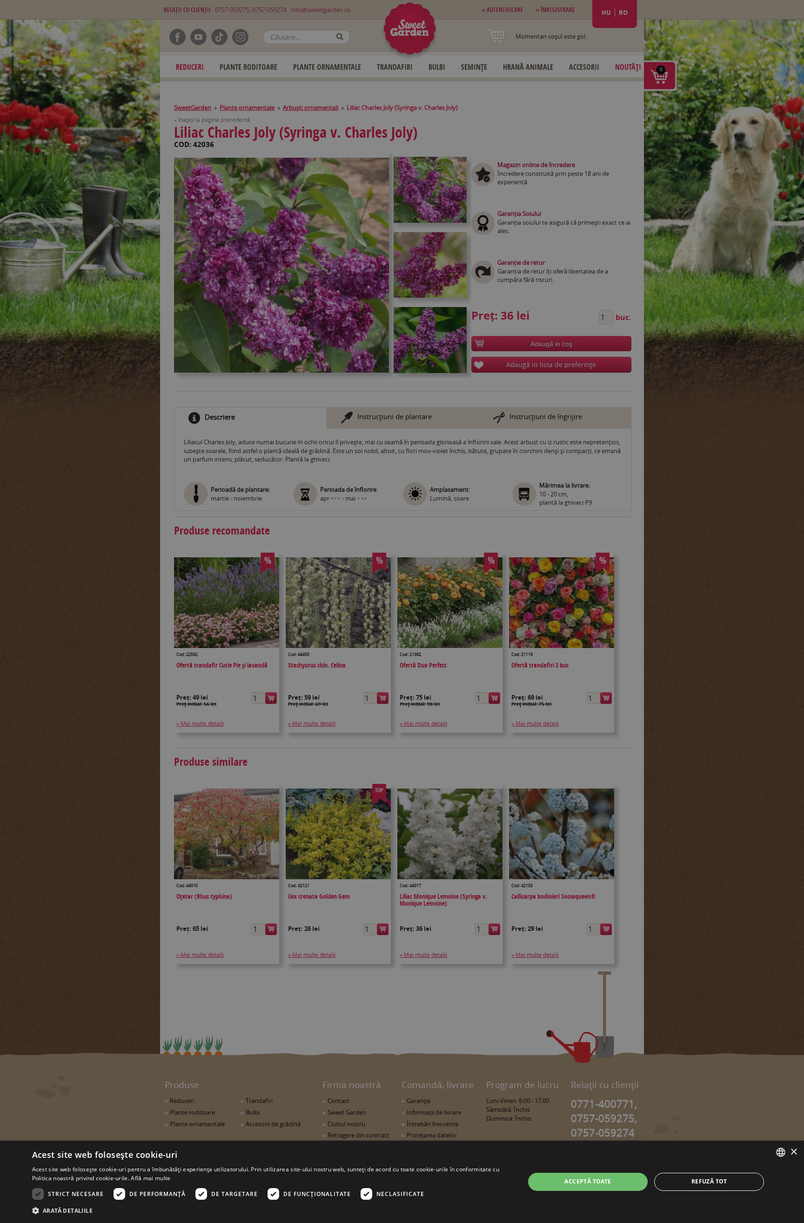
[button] (271, 1210)
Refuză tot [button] (709, 1181)
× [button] (793, 1152)
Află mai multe (150, 1178)
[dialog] (402, 1182)
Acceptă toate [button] (587, 1181)
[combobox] (780, 1152)
